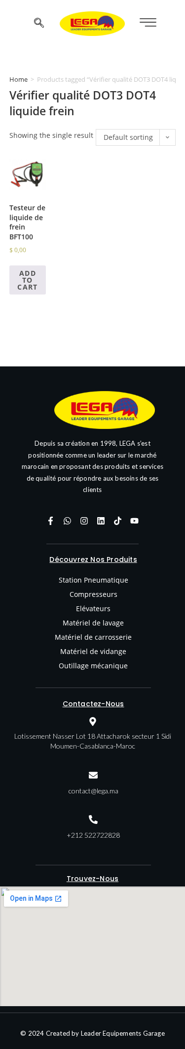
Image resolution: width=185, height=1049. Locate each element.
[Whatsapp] (67, 520)
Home (18, 79)
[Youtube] (134, 520)
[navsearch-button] (39, 23)
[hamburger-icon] (147, 23)
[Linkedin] (100, 520)
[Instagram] (83, 520)
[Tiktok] (117, 520)
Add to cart (27, 280)
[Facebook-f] (50, 520)
